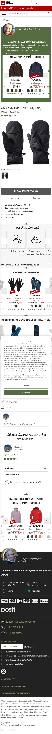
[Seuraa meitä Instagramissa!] (5, 672)
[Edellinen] (6, 75)
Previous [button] (4, 241)
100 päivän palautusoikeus (16, 208)
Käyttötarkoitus (12, 474)
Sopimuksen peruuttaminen (15, 693)
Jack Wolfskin (10, 107)
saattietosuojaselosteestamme (18, 379)
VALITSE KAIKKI (26, 392)
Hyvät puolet (11, 468)
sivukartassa (30, 725)
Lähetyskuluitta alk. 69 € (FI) (17, 205)
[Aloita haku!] (48, 13)
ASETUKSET (26, 386)
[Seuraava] (45, 75)
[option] (26, 142)
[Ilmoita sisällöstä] (17, 455)
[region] (26, 367)
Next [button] (48, 241)
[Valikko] (3, 13)
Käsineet (6, 20)
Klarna (10, 591)
